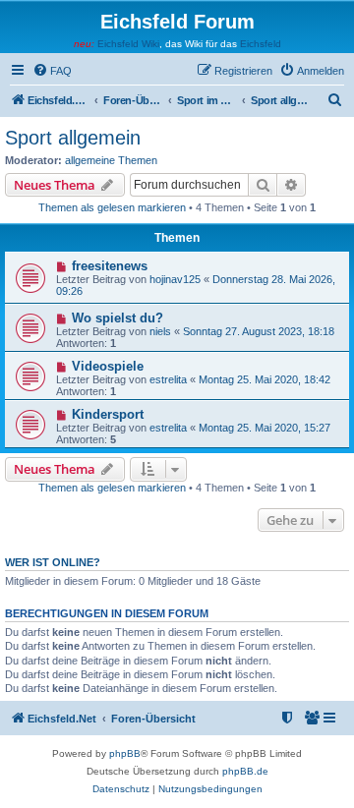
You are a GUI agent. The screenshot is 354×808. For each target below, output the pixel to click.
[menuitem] (52, 71)
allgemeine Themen (111, 160)
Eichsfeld (260, 43)
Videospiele (108, 366)
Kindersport (108, 414)
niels (160, 331)
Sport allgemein (73, 137)
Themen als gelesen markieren (112, 207)
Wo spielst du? (117, 318)
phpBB (125, 753)
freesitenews (110, 266)
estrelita (168, 379)
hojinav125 (175, 279)
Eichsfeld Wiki (128, 43)
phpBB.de (245, 771)
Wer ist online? (52, 562)
